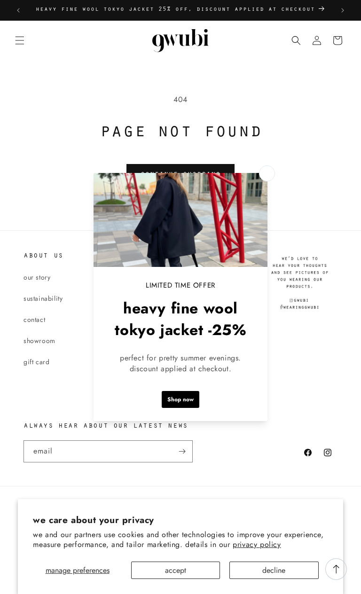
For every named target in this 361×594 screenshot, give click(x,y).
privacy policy (257, 544)
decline (273, 570)
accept (175, 570)
